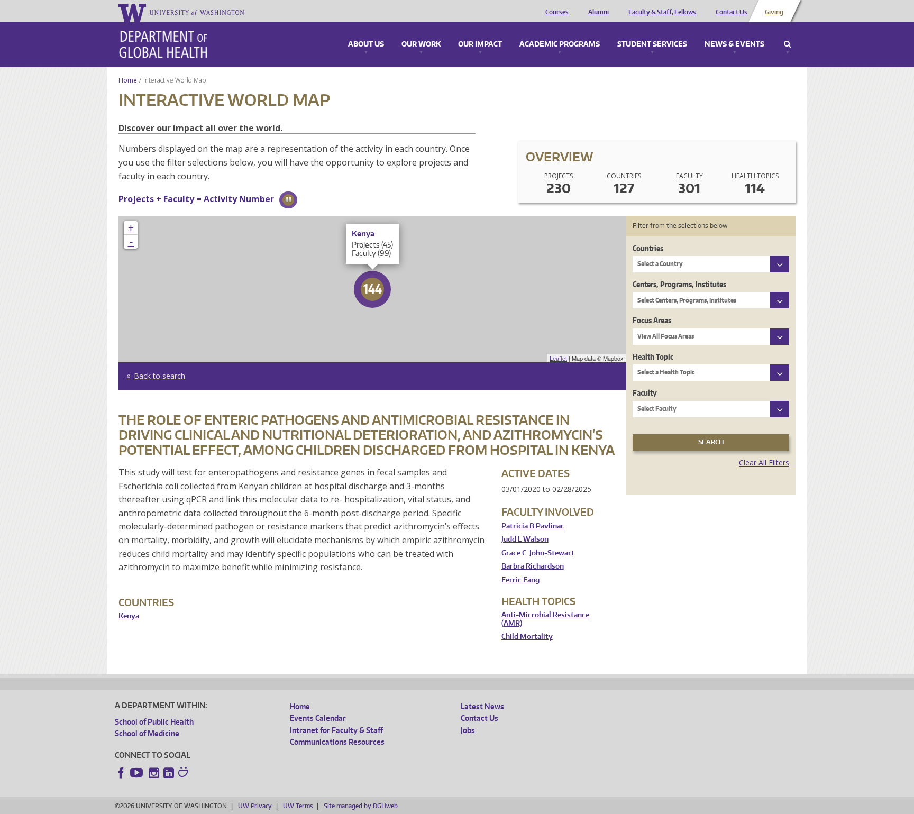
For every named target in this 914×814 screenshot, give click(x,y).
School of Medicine (147, 733)
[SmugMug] (184, 773)
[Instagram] (154, 772)
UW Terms (298, 806)
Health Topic (653, 356)
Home (127, 80)
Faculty (645, 392)
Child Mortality (527, 637)
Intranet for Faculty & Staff (336, 730)
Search (787, 44)
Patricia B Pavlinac (532, 526)
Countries (648, 248)
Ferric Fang (520, 580)
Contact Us (731, 12)
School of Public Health (154, 721)
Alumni (598, 12)
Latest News (482, 706)
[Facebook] (121, 772)
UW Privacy (255, 806)
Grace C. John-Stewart (537, 553)
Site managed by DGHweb (361, 806)
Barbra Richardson (532, 566)
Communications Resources (337, 741)
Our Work (421, 44)
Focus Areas (652, 320)
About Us (366, 44)
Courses (557, 12)
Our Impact (480, 44)
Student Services (652, 44)
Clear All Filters (764, 463)
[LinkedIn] (168, 772)
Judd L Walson (525, 539)
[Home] (163, 44)
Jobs (468, 730)
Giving (774, 12)
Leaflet (558, 358)
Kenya (128, 616)
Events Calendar (318, 718)
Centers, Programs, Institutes (679, 284)
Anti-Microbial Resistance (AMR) (545, 619)
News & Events (734, 44)
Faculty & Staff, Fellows (662, 12)
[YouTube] (137, 772)
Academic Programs (559, 44)
